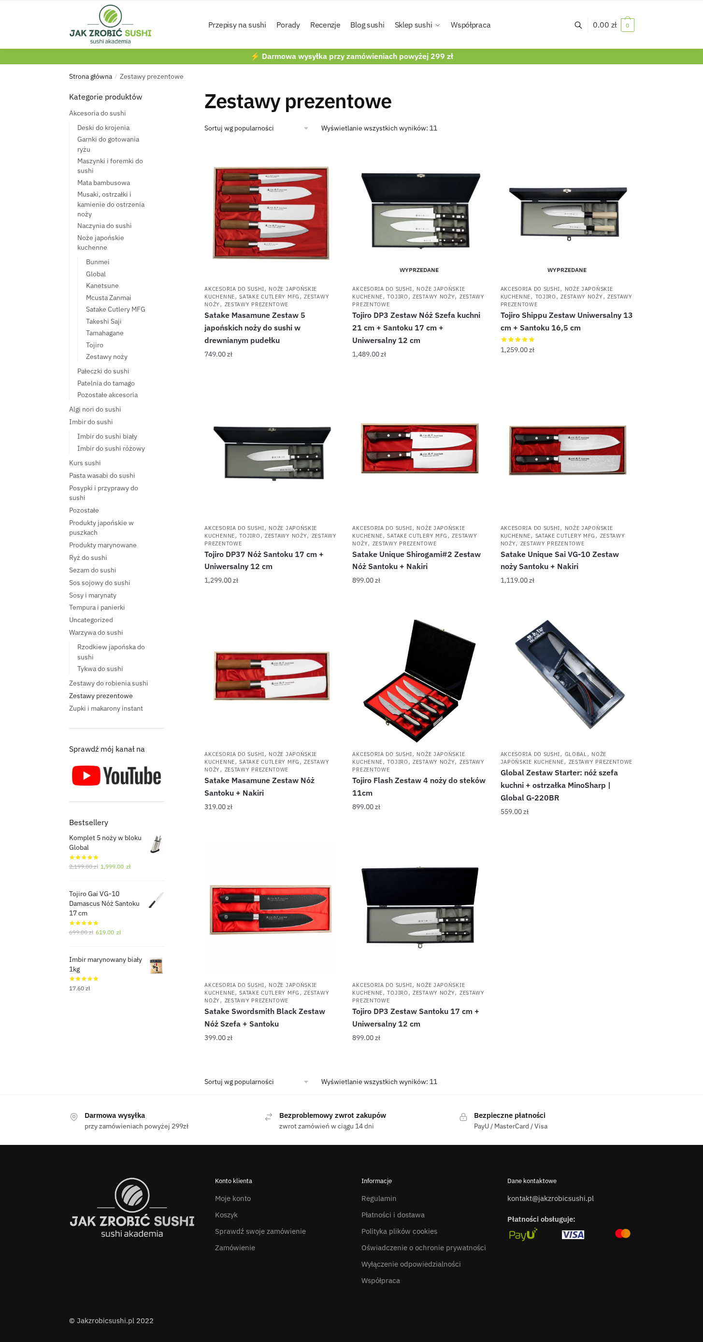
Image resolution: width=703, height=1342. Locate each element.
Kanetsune (102, 285)
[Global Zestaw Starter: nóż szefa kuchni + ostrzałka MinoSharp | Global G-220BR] (567, 677)
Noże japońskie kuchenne (553, 758)
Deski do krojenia (103, 127)
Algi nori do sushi (95, 409)
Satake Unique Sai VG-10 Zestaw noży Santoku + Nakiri (560, 560)
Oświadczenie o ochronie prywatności (423, 1247)
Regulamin (379, 1198)
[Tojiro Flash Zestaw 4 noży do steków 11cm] (419, 677)
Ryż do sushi (88, 557)
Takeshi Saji (104, 321)
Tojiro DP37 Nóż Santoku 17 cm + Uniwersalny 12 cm (264, 560)
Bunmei (98, 261)
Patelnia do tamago (106, 383)
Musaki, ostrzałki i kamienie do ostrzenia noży (110, 204)
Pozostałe (84, 510)
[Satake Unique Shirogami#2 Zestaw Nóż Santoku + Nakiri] (419, 451)
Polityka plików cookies (399, 1231)
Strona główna (90, 76)
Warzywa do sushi (96, 632)
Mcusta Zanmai (108, 297)
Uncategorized (91, 619)
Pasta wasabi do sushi (102, 475)
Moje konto (233, 1198)
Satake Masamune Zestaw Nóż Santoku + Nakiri (259, 786)
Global (576, 754)
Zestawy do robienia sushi (108, 683)
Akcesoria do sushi (234, 289)
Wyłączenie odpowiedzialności (411, 1264)
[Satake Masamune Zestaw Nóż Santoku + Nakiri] (271, 677)
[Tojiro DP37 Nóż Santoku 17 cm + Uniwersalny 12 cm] (271, 451)
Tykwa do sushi (100, 668)
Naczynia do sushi (104, 225)
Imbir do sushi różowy (111, 448)
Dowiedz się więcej (419, 373)
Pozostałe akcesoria (107, 394)
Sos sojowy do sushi (99, 582)
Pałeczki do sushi (103, 371)
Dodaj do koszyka (271, 373)
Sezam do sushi (92, 570)
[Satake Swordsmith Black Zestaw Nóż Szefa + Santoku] (271, 908)
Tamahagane (105, 332)
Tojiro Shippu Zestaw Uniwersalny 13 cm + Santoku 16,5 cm (567, 321)
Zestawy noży (434, 296)
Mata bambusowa (103, 182)
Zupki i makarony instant (106, 708)
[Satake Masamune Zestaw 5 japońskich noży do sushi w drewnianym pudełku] (271, 212)
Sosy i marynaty (92, 595)
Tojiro (397, 296)
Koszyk (226, 1214)
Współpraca (380, 1280)
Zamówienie (235, 1247)
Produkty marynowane (103, 545)
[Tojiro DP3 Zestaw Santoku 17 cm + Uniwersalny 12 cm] (419, 908)
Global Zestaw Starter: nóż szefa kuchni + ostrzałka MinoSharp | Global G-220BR (559, 785)
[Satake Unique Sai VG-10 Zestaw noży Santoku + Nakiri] (567, 451)
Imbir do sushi (91, 421)
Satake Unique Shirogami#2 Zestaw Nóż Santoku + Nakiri (416, 560)
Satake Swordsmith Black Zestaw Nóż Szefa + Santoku (264, 1017)
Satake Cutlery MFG (269, 296)
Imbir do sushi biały (107, 436)
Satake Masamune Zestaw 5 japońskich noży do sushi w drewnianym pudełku (254, 327)
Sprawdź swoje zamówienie (260, 1231)
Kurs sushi (85, 462)
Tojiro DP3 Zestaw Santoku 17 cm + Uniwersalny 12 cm (415, 1017)
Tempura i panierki (97, 607)
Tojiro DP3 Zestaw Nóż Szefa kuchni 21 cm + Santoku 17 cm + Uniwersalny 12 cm (416, 327)
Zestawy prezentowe (257, 304)
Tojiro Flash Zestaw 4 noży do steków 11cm (419, 786)
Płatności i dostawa (393, 1214)
